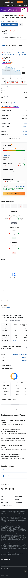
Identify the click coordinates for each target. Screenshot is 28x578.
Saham (3, 5)
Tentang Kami (18, 496)
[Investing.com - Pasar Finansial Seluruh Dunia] (8, 2)
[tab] (7, 206)
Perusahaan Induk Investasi (20, 354)
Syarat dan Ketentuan (5, 559)
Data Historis (21, 48)
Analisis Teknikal (7, 201)
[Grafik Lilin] (2, 52)
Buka (16, 340)
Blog (2, 496)
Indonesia (19, 5)
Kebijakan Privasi (4, 564)
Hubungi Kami (18, 502)
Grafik (8, 45)
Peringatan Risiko (4, 568)
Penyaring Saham (11, 5)
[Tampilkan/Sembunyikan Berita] (9, 52)
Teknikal (14, 45)
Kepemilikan (13, 48)
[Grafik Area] (4, 52)
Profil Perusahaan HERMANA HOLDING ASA (11, 347)
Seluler (2, 499)
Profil (8, 48)
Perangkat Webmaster (6, 505)
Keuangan (24, 357)
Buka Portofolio (4, 502)
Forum (20, 45)
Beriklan (17, 499)
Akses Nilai (23, 88)
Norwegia (24, 360)
